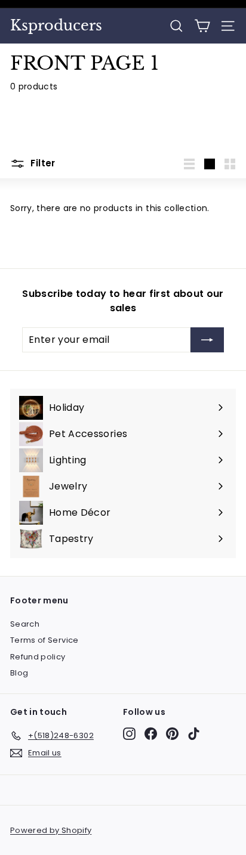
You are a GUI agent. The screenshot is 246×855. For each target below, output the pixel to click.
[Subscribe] (207, 339)
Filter (42, 163)
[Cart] (202, 26)
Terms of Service (44, 640)
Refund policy (38, 656)
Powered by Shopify (50, 830)
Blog (19, 673)
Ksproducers (56, 25)
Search (24, 624)
